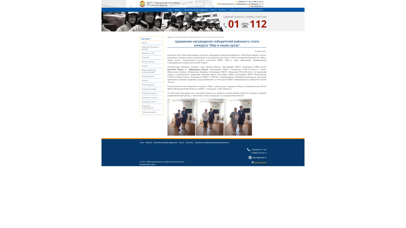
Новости (178, 10)
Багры (144, 43)
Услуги (213, 10)
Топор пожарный (149, 112)
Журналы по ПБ (148, 53)
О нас (170, 10)
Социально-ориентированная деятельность (246, 10)
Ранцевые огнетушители (148, 107)
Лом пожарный (148, 76)
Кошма (144, 66)
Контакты (222, 10)
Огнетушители (148, 85)
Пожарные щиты (149, 102)
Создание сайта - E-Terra (147, 164)
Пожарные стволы (149, 97)
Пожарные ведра (149, 89)
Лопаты (145, 81)
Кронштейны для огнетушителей (149, 71)
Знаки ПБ (145, 57)
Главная (169, 37)
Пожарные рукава (149, 93)
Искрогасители (148, 62)
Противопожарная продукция (196, 10)
